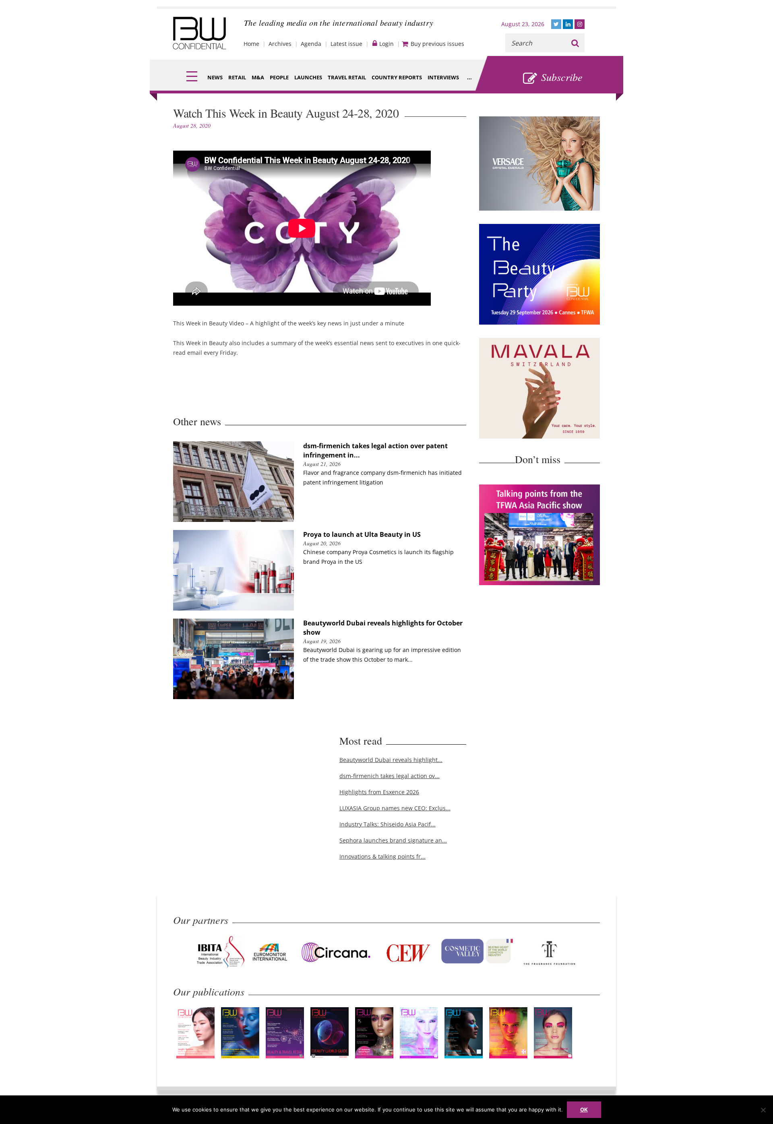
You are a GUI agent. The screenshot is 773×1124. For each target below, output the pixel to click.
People (279, 77)
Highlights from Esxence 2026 (379, 792)
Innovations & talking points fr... (382, 856)
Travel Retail (347, 77)
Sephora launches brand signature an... (393, 840)
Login (386, 44)
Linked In (568, 24)
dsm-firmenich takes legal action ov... (389, 776)
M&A (258, 77)
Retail (237, 77)
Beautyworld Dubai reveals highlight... (390, 760)
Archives (280, 44)
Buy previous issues (437, 44)
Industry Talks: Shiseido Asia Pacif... (387, 824)
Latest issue (346, 44)
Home (251, 44)
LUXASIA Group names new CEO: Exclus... (395, 808)
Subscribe (562, 77)
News (215, 77)
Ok (584, 1109)
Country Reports (397, 77)
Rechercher (575, 42)
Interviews (443, 77)
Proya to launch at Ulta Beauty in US (362, 534)
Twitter (556, 24)
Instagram (580, 24)
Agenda (311, 44)
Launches (308, 77)
